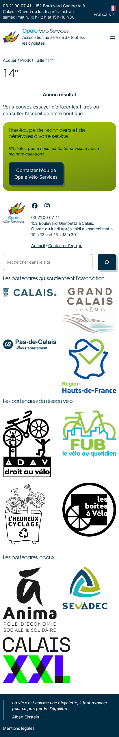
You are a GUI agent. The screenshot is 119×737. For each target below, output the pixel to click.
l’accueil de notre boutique (54, 113)
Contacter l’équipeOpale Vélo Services (36, 173)
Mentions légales (18, 728)
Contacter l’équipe (65, 245)
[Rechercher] (107, 262)
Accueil (9, 60)
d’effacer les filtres (72, 107)
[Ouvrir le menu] (112, 37)
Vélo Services (45, 31)
